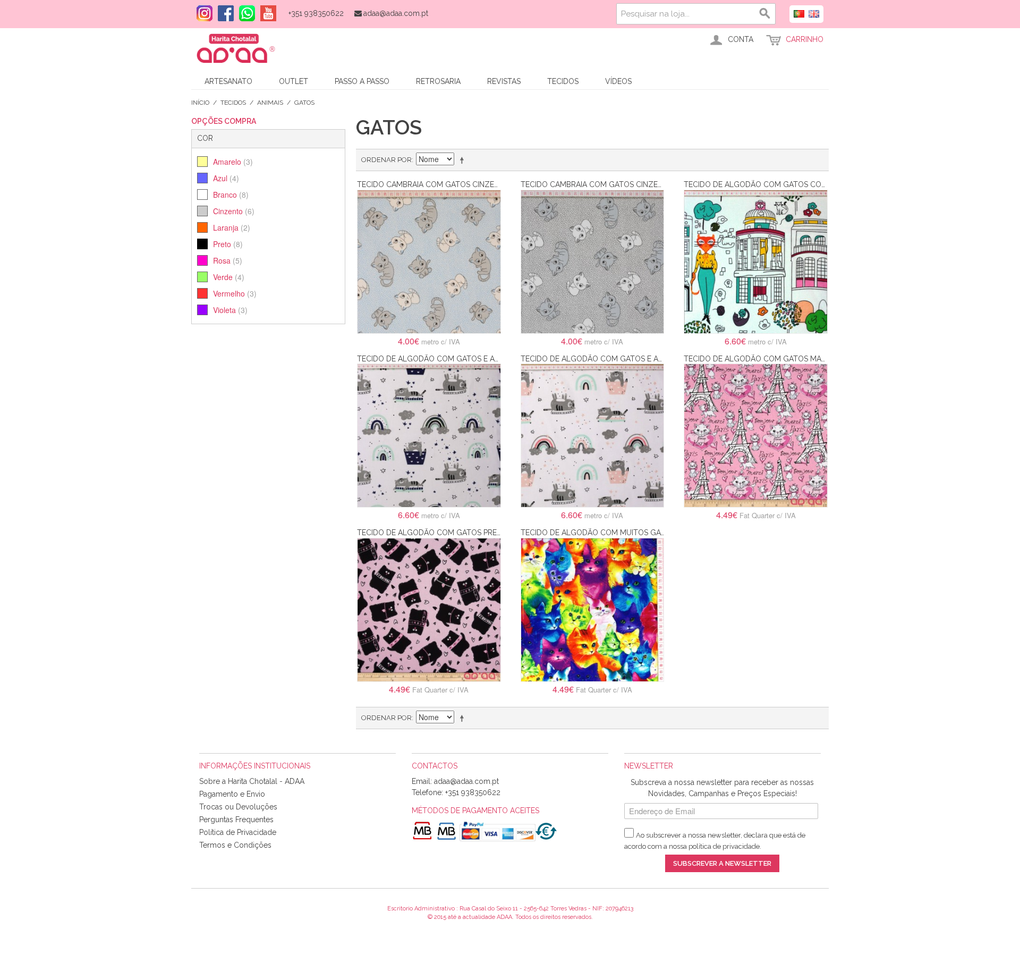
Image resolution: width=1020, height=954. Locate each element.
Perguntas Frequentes (236, 819)
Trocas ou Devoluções (238, 807)
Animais (270, 102)
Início (200, 102)
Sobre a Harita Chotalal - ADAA (251, 781)
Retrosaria (438, 81)
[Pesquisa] (765, 13)
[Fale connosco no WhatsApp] (244, 13)
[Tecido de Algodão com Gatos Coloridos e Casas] (756, 262)
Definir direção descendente (464, 160)
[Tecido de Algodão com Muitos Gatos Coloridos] (593, 610)
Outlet (293, 81)
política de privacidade (724, 846)
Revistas (504, 81)
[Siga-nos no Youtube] (265, 13)
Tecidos (563, 81)
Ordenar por (386, 160)
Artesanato (228, 81)
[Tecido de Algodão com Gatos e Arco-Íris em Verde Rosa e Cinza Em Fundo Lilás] (593, 436)
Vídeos (618, 81)
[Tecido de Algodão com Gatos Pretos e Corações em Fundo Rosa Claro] (429, 610)
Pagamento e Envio (232, 794)
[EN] (814, 13)
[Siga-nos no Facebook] (223, 13)
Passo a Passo (362, 81)
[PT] (799, 13)
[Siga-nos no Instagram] (201, 13)
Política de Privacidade (237, 832)
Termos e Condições (235, 845)
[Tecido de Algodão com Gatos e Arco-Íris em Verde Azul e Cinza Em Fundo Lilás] (429, 436)
